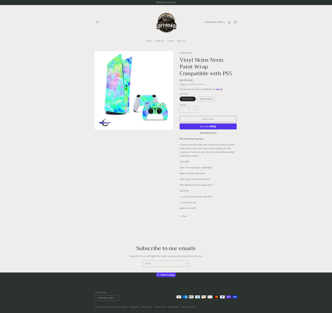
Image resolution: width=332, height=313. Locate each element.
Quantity (183, 105)
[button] (97, 22)
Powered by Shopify (120, 307)
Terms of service (160, 307)
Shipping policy (174, 307)
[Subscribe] (186, 264)
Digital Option (206, 99)
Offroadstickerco (106, 307)
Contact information (188, 307)
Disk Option (187, 99)
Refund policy (134, 307)
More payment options (208, 132)
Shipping (183, 84)
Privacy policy (147, 307)
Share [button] (184, 216)
